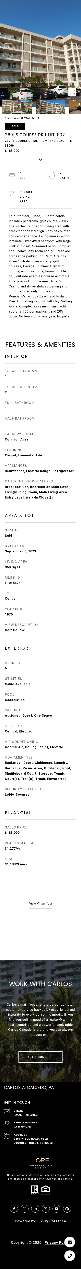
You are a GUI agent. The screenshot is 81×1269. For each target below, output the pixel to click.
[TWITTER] (46, 1209)
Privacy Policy (57, 1242)
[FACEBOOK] (14, 1209)
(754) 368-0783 (22, 1126)
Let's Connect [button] (40, 1057)
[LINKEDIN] (35, 1209)
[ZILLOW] (67, 1209)
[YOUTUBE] (56, 1209)
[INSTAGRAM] (25, 1209)
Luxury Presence (51, 1221)
